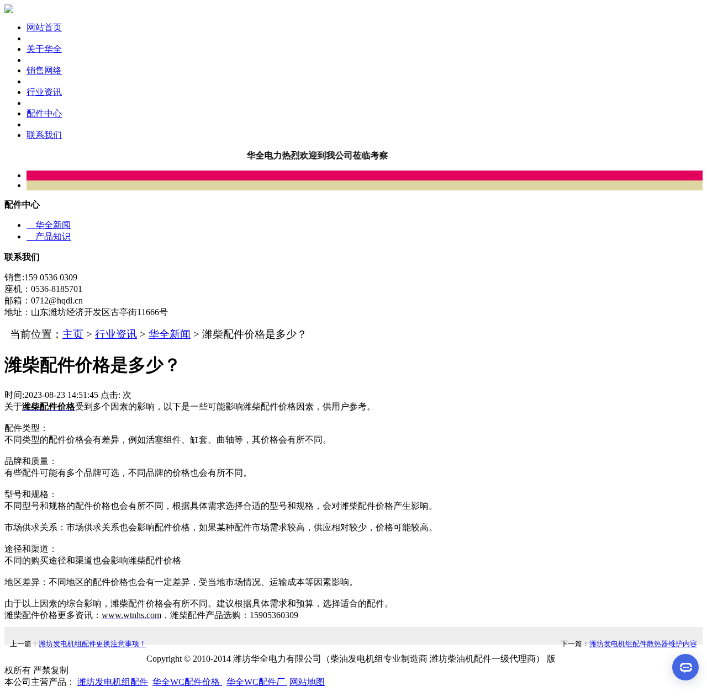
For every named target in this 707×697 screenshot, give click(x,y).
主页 (72, 334)
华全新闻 (49, 225)
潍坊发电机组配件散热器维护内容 (643, 644)
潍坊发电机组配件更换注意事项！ (92, 644)
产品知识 (49, 236)
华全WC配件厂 (256, 682)
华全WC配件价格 (187, 682)
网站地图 (307, 682)
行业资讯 (116, 334)
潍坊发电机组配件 (112, 682)
